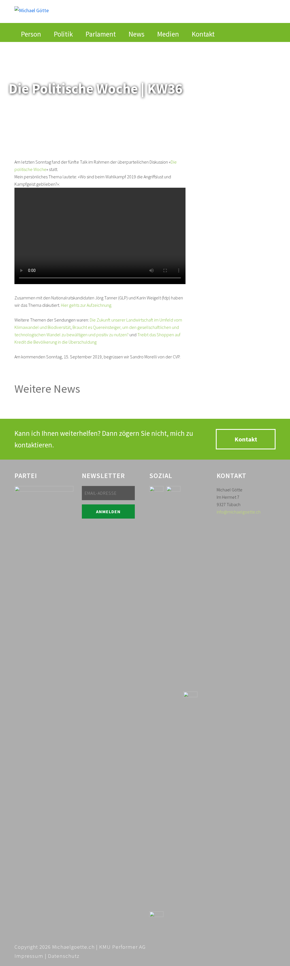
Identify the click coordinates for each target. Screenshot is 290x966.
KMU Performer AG (122, 946)
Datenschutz (63, 955)
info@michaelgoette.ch (239, 512)
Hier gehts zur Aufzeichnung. (86, 305)
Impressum (28, 955)
